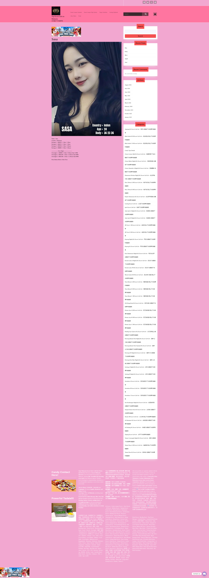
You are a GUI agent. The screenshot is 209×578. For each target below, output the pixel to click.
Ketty (126, 51)
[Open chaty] (204, 574)
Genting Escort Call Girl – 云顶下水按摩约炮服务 (138, 203)
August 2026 (128, 85)
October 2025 (128, 113)
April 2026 (127, 99)
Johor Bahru (73, 16)
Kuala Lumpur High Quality (90, 12)
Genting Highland (113, 12)
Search (140, 26)
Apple (126, 58)
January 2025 (128, 117)
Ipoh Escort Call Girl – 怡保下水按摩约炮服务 (137, 207)
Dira (126, 48)
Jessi (126, 62)
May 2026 (127, 95)
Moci (126, 55)
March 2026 (128, 103)
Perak (79, 16)
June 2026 (127, 92)
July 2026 (127, 88)
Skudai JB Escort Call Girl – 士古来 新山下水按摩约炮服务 (140, 416)
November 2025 (129, 110)
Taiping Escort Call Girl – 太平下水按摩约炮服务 (137, 434)
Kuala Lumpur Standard (76, 12)
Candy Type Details (130, 150)
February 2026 (128, 106)
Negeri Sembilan (103, 12)
